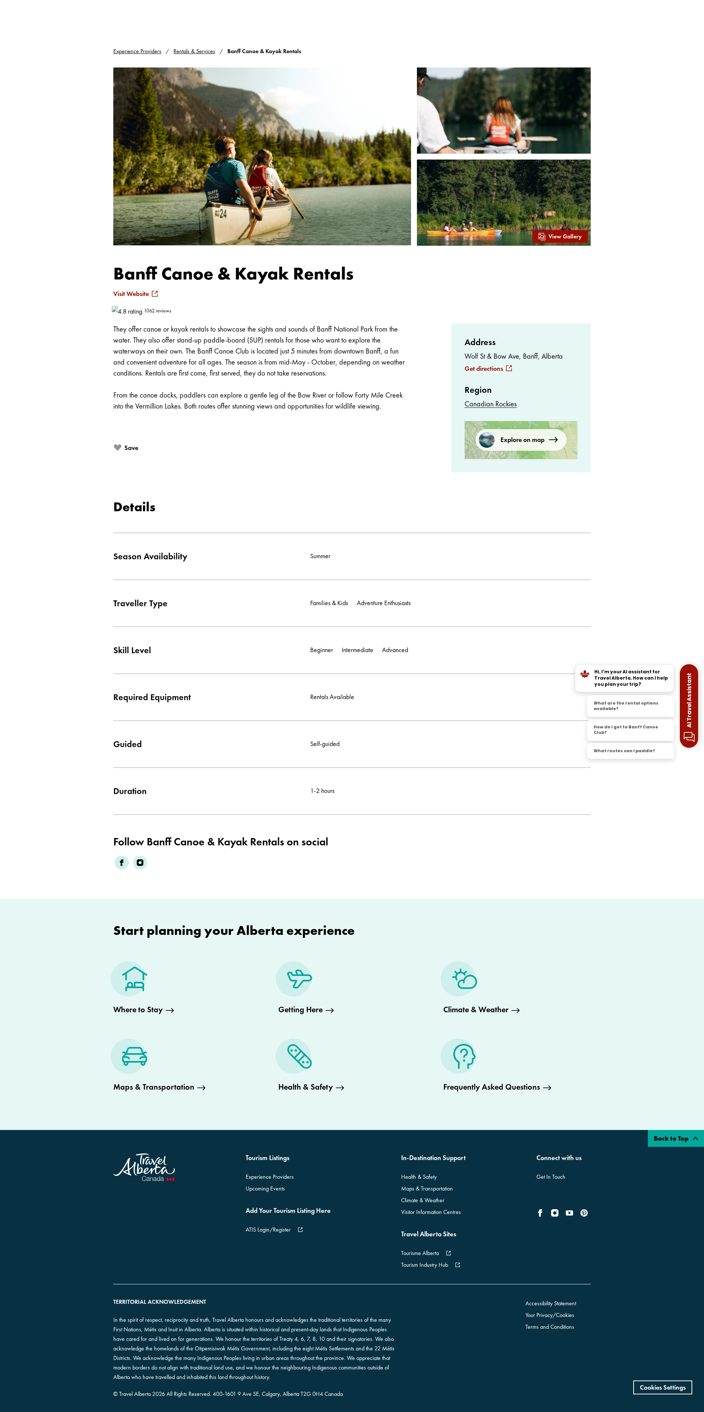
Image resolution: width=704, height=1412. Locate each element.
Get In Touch (550, 1177)
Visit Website (131, 294)
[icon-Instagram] (554, 1212)
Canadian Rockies (491, 404)
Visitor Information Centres (431, 1212)
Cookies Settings (663, 1387)
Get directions (484, 369)
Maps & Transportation (427, 1188)
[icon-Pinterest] (584, 1212)
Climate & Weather (422, 1200)
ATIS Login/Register (268, 1229)
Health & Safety (419, 1177)
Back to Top (672, 1138)
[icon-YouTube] (569, 1212)
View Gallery (565, 236)
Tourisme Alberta (420, 1253)
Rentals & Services (194, 51)
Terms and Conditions (549, 1327)
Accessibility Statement (550, 1303)
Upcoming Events (265, 1188)
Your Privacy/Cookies (549, 1315)
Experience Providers (137, 51)
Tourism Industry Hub (424, 1265)
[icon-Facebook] (541, 1212)
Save (131, 447)
